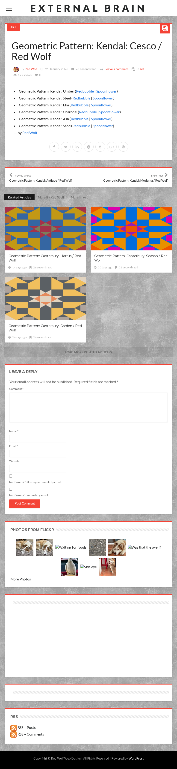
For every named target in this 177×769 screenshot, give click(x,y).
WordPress (136, 758)
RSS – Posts (26, 727)
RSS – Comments (30, 734)
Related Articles (19, 197)
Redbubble (85, 91)
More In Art (79, 197)
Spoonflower (106, 91)
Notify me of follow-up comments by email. (35, 482)
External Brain (88, 8)
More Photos (20, 579)
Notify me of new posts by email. (29, 495)
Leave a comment (116, 69)
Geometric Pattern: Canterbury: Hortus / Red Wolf (45, 258)
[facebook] (54, 147)
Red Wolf (31, 69)
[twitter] (66, 147)
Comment (16, 389)
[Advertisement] (50, 621)
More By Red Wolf (51, 197)
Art (13, 27)
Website (14, 461)
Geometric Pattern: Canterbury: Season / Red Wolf (131, 258)
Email (13, 446)
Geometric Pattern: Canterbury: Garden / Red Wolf (45, 328)
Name (13, 431)
